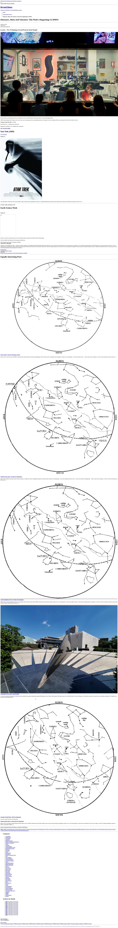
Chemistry (7, 845)
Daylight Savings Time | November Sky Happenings (11, 476)
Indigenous (7, 867)
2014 (6, 912)
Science (6, 884)
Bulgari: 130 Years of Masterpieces (12, 841)
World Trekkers (8, 895)
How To (7, 866)
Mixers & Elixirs (8, 874)
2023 (6, 902)
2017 (6, 909)
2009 (6, 914)
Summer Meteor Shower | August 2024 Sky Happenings (12, 821)
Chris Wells (8, 243)
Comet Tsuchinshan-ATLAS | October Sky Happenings (12, 599)
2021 (6, 904)
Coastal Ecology (8, 846)
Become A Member (10, 827)
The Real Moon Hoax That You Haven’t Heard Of (16, 829)
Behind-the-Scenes (9, 840)
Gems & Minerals (8, 858)
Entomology (7, 854)
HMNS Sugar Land (9, 865)
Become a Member (10, 3)
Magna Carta (7, 869)
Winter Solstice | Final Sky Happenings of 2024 (10, 354)
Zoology (7, 896)
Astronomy (7, 839)
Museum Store (8, 875)
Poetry (6, 881)
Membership (7, 873)
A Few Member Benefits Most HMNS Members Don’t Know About (79, 829)
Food (6, 856)
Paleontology (8, 878)
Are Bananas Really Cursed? (6, 250)
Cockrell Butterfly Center (10, 847)
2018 (6, 908)
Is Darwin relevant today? (31, 829)
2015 (6, 911)
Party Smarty (7, 879)
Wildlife (6, 893)
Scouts (6, 885)
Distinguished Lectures (7, 14)
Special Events (8, 887)
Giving (6, 861)
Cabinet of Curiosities (9, 843)
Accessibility (7, 836)
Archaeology (7, 838)
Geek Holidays (8, 857)
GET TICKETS (3, 134)
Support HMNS (3, 3)
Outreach (7, 877)
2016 (6, 910)
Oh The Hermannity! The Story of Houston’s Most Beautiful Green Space (51, 829)
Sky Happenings (8, 886)
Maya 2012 (7, 871)
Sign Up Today (3, 922)
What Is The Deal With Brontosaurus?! (21, 830)
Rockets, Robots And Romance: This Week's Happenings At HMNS (13, 253)
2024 (6, 901)
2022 (6, 903)
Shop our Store (19, 10)
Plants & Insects (8, 880)
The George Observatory (10, 890)
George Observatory (9, 859)
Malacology (7, 870)
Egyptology (7, 850)
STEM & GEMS (8, 889)
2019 (6, 907)
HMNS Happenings (9, 864)
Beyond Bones (6, 7)
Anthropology (8, 837)
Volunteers (7, 891)
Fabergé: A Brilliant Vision (10, 855)
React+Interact (8, 883)
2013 (6, 913)
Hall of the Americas (9, 863)
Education (7, 849)
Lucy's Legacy (8, 868)
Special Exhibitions (9, 888)
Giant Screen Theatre (9, 860)
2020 (6, 906)
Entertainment (8, 853)
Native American (8, 876)
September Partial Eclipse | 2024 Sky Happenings (10, 817)
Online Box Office (8, 10)
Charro (6, 844)
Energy (6, 851)
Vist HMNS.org (24, 827)
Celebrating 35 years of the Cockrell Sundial (9, 694)
